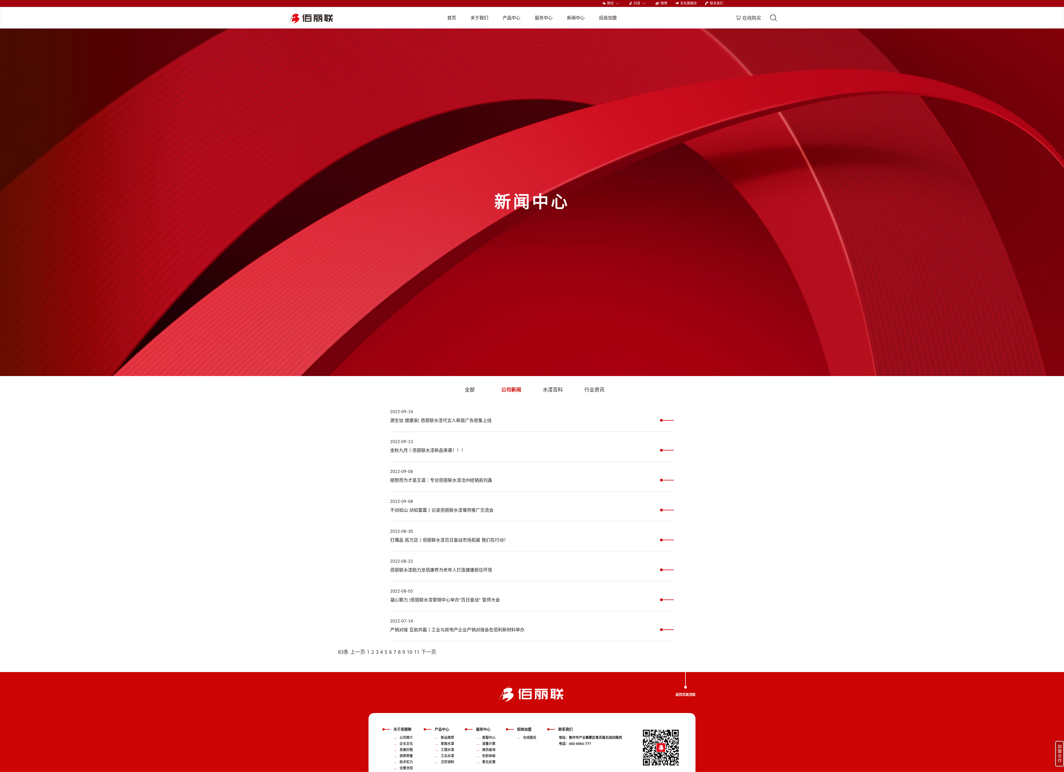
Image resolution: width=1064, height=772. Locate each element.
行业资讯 (594, 390)
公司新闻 (511, 390)
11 (417, 652)
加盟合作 (1060, 753)
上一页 (357, 652)
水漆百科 (553, 390)
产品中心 (511, 17)
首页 (451, 17)
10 (409, 652)
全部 (470, 390)
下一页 (428, 652)
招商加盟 (608, 17)
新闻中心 (576, 17)
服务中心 (544, 17)
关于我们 (479, 17)
